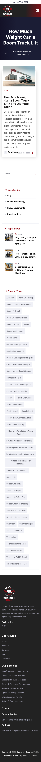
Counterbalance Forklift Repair (18, 364)
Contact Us (6, 658)
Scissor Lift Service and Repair (14, 680)
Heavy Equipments (16, 208)
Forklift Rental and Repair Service (15, 671)
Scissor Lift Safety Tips (15, 497)
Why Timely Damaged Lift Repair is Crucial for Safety (25, 240)
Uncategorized (14, 214)
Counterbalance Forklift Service (18, 371)
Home (4, 53)
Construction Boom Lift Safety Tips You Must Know (24, 270)
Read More (13, 152)
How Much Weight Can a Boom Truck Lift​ (20, 433)
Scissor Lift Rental (13, 484)
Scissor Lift (11, 477)
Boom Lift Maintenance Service (18, 304)
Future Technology (16, 202)
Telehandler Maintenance (16, 544)
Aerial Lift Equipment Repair (12, 701)
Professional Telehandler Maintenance (20, 462)
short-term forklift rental (16, 510)
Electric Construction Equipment (18, 384)
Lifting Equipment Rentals (12, 697)
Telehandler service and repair (14, 675)
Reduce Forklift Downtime (16, 470)
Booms (26, 324)
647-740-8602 (22, 2)
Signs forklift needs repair (16, 517)
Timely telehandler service (16, 564)
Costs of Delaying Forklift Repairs (19, 358)
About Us (5, 645)
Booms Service (12, 338)
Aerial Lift (10, 297)
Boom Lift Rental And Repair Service (16, 684)
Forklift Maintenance (14, 404)
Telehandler (11, 537)
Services (5, 650)
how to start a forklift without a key (20, 454)
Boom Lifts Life (12, 324)
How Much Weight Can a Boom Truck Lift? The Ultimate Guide (16, 102)
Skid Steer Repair (26, 524)
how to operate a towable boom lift (20, 447)
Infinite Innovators (30, 755)
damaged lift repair (13, 378)
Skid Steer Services (14, 530)
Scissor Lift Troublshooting (17, 504)
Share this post (24, 153)
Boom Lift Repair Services (16, 318)
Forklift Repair (27, 411)
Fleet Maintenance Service (12, 688)
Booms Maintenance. (14, 331)
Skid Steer (10, 524)
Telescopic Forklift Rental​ (16, 557)
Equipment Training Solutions (13, 692)
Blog (6, 91)
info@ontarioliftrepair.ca (23, 720)
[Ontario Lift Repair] (7, 10)
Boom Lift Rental (13, 311)
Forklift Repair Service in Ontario (19, 418)
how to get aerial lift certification (19, 441)
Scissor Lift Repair (13, 490)
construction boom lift (15, 351)
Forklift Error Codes (24, 398)
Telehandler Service (14, 550)
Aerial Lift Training (26, 297)
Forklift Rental (12, 411)
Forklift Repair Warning (15, 424)
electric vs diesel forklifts (16, 391)
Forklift (9, 398)
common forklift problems (16, 344)
